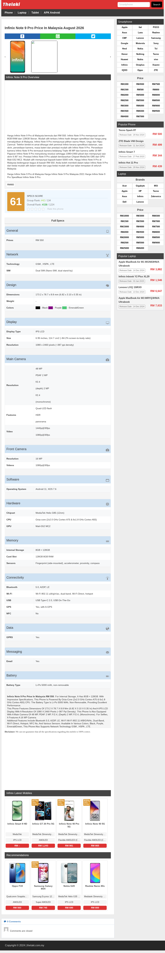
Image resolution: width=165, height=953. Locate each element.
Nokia (140, 48)
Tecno (156, 54)
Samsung (156, 38)
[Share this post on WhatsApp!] (57, 38)
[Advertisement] (58, 107)
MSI (156, 186)
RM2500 (124, 100)
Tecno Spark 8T (127, 130)
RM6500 (140, 111)
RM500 (140, 89)
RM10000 (124, 216)
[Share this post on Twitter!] (93, 38)
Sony (156, 43)
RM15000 (124, 226)
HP (140, 191)
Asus (124, 32)
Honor (124, 54)
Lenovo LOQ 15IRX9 (130, 287)
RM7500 (156, 84)
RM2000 (124, 95)
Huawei (124, 59)
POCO (156, 27)
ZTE (156, 70)
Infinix (124, 65)
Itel (140, 27)
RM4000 (124, 116)
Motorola (140, 43)
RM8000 (156, 95)
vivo (156, 59)
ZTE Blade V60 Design (131, 141)
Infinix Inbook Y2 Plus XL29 (134, 276)
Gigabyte (140, 186)
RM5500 (140, 100)
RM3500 (124, 111)
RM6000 (140, 105)
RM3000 (124, 105)
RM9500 (156, 111)
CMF (124, 38)
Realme (156, 32)
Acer (124, 186)
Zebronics (156, 196)
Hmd (124, 48)
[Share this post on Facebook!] (22, 38)
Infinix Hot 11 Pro (128, 162)
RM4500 (140, 84)
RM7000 (140, 116)
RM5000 (140, 95)
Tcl (156, 48)
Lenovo (140, 38)
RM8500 (156, 100)
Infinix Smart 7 (127, 152)
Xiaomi (156, 65)
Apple (124, 27)
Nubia (140, 59)
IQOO (124, 70)
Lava (140, 32)
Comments (14, 921)
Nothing (140, 54)
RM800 (10, 184)
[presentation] (110, 56)
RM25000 (124, 248)
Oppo (140, 70)
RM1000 (124, 84)
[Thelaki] (21, 6)
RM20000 (124, 237)
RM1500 (124, 89)
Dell (124, 202)
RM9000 (156, 105)
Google (124, 43)
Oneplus (140, 65)
